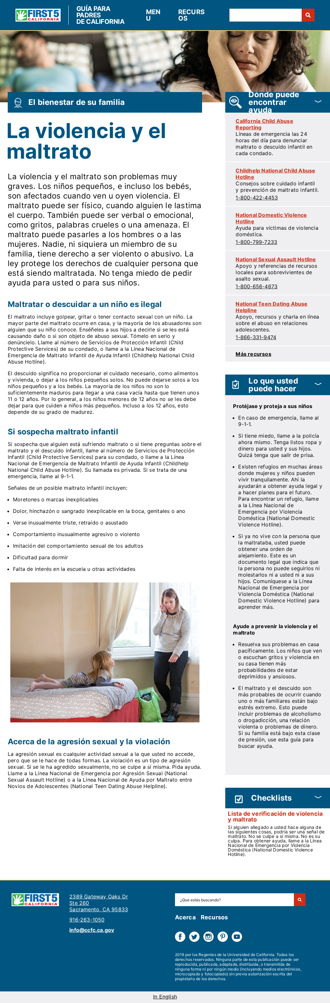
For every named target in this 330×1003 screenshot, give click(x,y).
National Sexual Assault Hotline (276, 259)
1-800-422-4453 (257, 197)
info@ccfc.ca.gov (91, 930)
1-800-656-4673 (256, 286)
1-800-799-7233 (256, 242)
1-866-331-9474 (256, 337)
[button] (277, 102)
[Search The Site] (300, 899)
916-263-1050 (86, 919)
